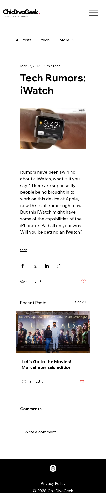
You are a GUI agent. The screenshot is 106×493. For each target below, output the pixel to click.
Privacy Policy (53, 483)
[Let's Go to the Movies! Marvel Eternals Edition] (53, 332)
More (64, 40)
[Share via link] (58, 266)
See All (80, 302)
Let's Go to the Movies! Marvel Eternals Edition (46, 364)
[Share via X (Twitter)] (34, 266)
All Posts (24, 40)
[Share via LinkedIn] (46, 266)
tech (45, 40)
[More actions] (83, 66)
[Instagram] (53, 468)
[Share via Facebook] (22, 266)
